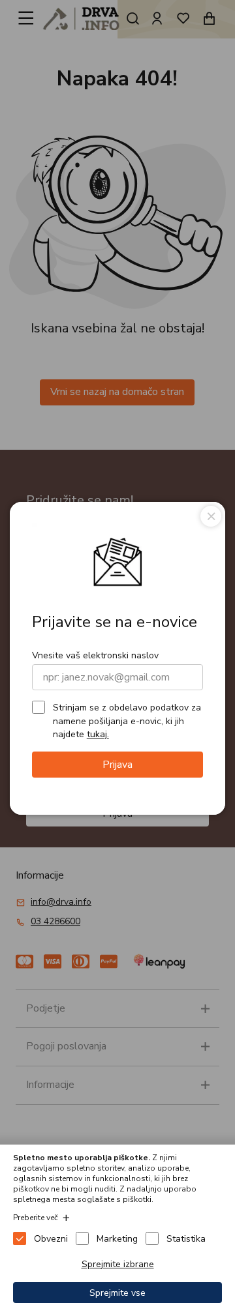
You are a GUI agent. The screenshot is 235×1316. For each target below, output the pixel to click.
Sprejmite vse (117, 1293)
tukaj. (98, 734)
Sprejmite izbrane (118, 1264)
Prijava (117, 764)
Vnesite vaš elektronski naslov (95, 655)
